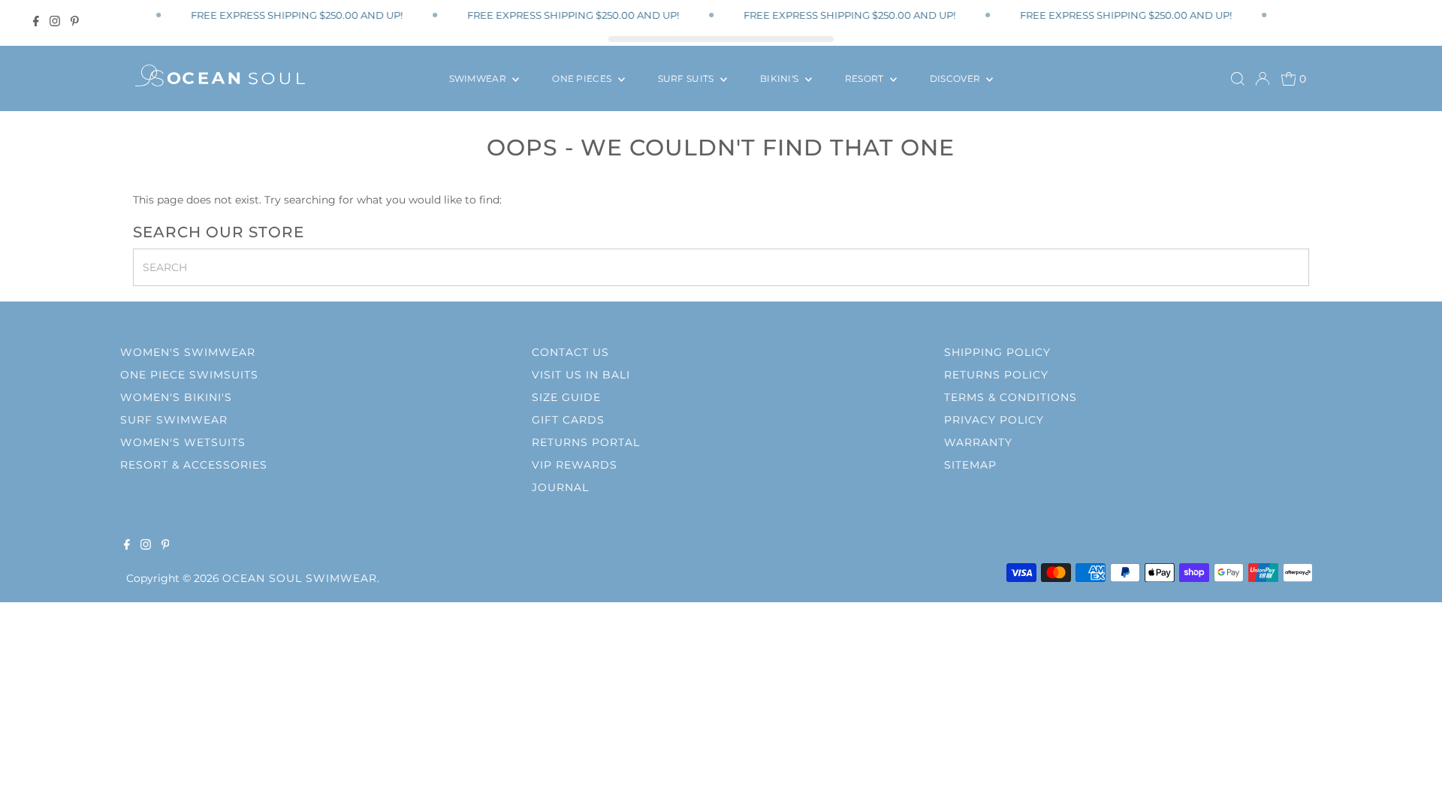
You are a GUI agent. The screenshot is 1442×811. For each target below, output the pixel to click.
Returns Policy (996, 374)
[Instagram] (55, 21)
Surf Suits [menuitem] (687, 78)
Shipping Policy (997, 352)
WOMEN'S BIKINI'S (176, 397)
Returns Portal (586, 442)
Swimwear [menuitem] (479, 78)
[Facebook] (36, 21)
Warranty (978, 442)
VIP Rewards (574, 465)
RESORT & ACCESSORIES (193, 465)
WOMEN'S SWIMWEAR (187, 352)
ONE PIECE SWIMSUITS (189, 374)
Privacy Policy (994, 420)
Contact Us (570, 352)
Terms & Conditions (1010, 397)
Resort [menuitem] (865, 78)
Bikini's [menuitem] (780, 78)
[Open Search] (1237, 79)
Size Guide (566, 397)
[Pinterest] (75, 21)
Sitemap (970, 465)
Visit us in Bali (581, 374)
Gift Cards (568, 420)
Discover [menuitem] (956, 78)
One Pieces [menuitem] (583, 78)
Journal (560, 487)
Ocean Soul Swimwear (299, 578)
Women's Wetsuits (183, 442)
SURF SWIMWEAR (174, 420)
